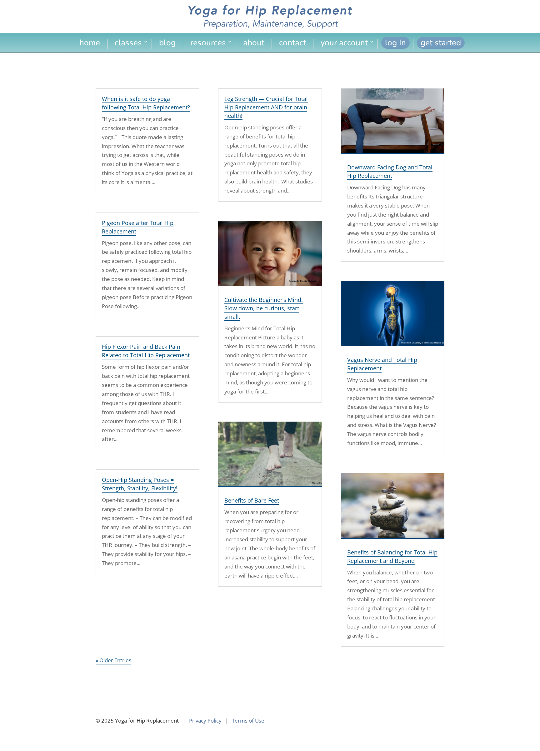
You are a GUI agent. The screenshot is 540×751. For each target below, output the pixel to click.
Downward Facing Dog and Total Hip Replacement (389, 171)
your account (344, 43)
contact (292, 43)
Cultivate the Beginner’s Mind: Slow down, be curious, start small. (263, 308)
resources (208, 43)
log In (395, 42)
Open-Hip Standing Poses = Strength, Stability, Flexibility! (140, 484)
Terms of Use (248, 720)
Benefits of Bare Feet (251, 500)
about (253, 43)
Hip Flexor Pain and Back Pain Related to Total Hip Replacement (146, 351)
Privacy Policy (205, 720)
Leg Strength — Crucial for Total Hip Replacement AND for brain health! (266, 107)
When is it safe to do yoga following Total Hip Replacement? (146, 103)
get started (441, 42)
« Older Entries (113, 660)
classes (128, 43)
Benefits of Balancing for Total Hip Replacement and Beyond (392, 556)
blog (167, 43)
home (89, 43)
